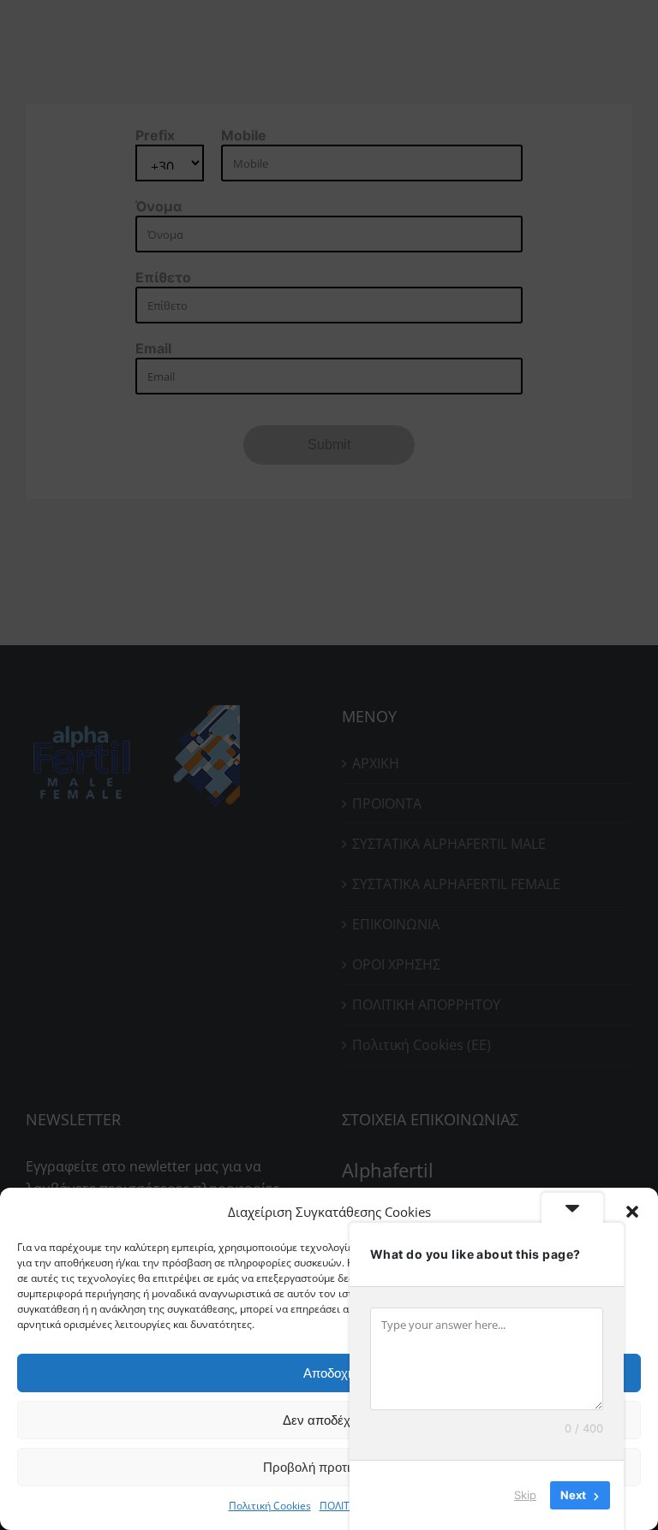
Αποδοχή (329, 1373)
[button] (632, 1211)
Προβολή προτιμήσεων (329, 1467)
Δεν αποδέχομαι (329, 1420)
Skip (525, 1495)
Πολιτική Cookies (270, 1505)
